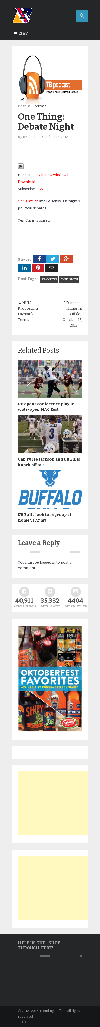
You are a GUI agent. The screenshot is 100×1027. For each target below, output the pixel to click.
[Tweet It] (52, 259)
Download (26, 182)
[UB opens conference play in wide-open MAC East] (50, 396)
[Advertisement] (56, 803)
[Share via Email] (51, 268)
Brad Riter (49, 279)
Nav (23, 33)
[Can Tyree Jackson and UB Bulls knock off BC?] (50, 452)
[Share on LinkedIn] (24, 268)
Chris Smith (28, 201)
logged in (47, 562)
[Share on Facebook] (39, 259)
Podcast (39, 106)
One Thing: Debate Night (46, 121)
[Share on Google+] (66, 259)
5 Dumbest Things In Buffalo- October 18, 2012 (72, 314)
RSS (39, 189)
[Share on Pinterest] (38, 268)
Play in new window (49, 175)
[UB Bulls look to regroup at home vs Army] (50, 507)
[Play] (21, 168)
